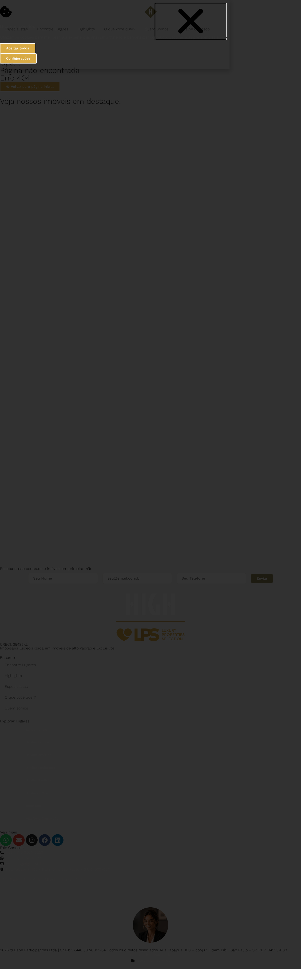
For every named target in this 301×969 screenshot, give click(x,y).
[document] (150, 484)
